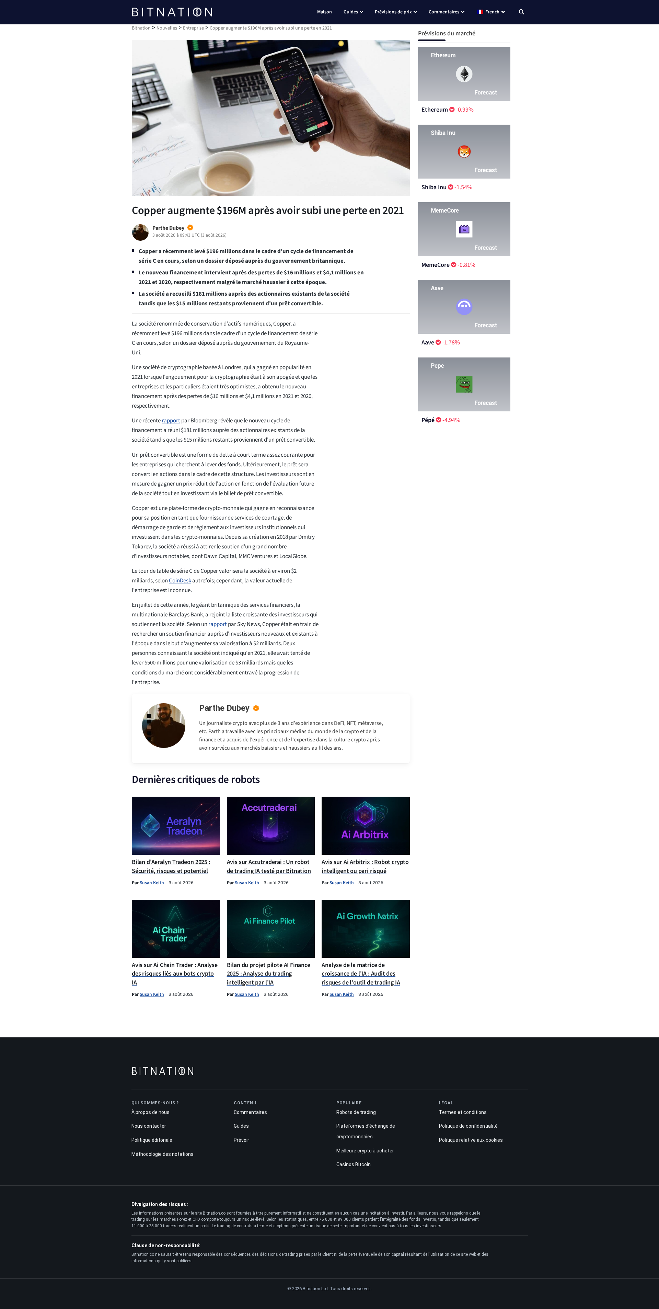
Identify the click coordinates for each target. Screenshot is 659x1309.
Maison (324, 12)
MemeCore (435, 265)
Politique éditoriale (151, 1140)
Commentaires (444, 12)
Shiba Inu (434, 187)
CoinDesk (180, 581)
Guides (351, 12)
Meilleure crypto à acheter (365, 1150)
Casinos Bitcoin (353, 1164)
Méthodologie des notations (162, 1154)
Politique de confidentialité (468, 1126)
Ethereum (434, 109)
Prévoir (241, 1140)
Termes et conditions (463, 1112)
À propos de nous (150, 1112)
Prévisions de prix (393, 12)
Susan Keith (152, 882)
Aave (427, 342)
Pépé (428, 420)
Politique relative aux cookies (471, 1140)
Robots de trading (356, 1112)
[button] (521, 13)
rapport (171, 421)
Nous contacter (148, 1126)
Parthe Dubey (224, 708)
